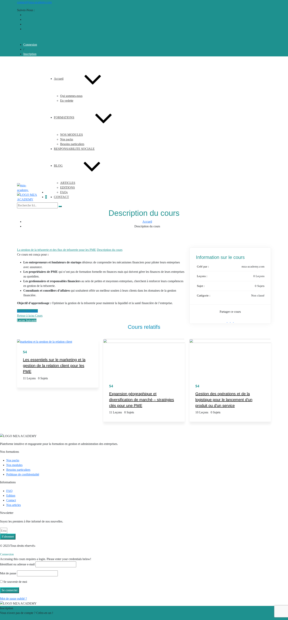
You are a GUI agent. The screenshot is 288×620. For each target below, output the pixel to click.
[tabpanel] (101, 278)
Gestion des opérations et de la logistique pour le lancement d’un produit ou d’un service (223, 400)
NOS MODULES (71, 134)
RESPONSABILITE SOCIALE (74, 148)
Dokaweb (42, 545)
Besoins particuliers (72, 144)
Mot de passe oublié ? (13, 598)
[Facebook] (225, 321)
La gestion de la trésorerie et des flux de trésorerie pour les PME (56, 249)
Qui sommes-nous (71, 96)
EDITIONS (67, 187)
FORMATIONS (64, 117)
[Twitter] (229, 321)
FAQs (64, 192)
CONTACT (61, 197)
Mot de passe (8, 573)
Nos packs (66, 139)
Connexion (30, 44)
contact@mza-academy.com (34, 2)
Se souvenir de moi (15, 581)
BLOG (58, 165)
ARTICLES (67, 182)
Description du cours (109, 249)
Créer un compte (10, 617)
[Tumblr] (232, 321)
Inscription (29, 54)
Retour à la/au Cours (30, 315)
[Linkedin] (235, 321)
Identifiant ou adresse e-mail (17, 564)
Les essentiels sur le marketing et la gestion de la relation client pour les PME (54, 366)
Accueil (58, 78)
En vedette (66, 100)
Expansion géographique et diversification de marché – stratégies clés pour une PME (141, 400)
